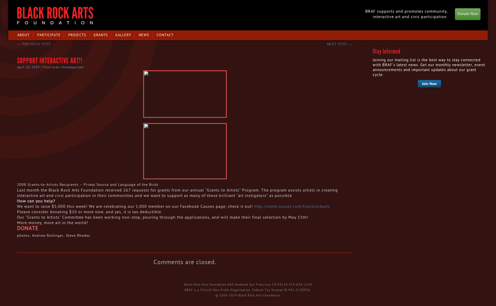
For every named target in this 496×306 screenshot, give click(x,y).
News (144, 35)
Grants (101, 35)
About (23, 35)
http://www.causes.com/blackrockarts (292, 206)
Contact (165, 35)
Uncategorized (72, 67)
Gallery (123, 35)
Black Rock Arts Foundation (55, 16)
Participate (49, 35)
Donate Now (468, 14)
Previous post (34, 44)
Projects (77, 35)
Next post (340, 44)
